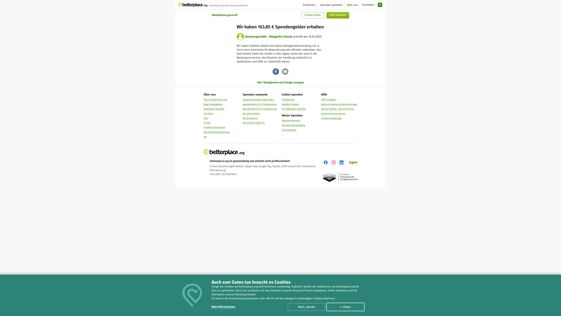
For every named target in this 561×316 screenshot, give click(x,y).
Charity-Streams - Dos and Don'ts (337, 109)
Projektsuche (288, 99)
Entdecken (309, 5)
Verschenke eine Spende (333, 113)
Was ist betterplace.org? (215, 99)
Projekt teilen (313, 15)
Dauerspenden (289, 130)
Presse (207, 122)
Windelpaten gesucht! (225, 15)
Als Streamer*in (250, 118)
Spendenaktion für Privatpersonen (260, 104)
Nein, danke (306, 307)
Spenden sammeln (331, 5)
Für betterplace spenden (294, 109)
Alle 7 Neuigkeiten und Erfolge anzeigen (280, 82)
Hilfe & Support (328, 99)
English (353, 162)
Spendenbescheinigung (293, 125)
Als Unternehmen (251, 113)
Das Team (208, 113)
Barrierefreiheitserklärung (217, 132)
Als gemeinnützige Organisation (258, 99)
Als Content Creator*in (254, 122)
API (205, 136)
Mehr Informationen (223, 306)
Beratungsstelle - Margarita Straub (268, 36)
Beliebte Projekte (290, 104)
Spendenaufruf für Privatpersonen (260, 109)
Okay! (347, 307)
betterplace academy (214, 109)
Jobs (206, 118)
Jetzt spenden (338, 15)
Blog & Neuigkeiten (213, 104)
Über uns (352, 5)
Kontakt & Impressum (214, 127)
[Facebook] (276, 71)
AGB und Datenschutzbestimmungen (339, 104)
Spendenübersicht (291, 120)
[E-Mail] (285, 71)
